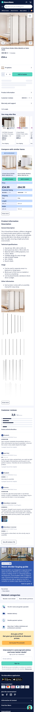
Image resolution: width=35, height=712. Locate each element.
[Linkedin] (2, 694)
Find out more (28, 669)
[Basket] (30, 2)
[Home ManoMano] (12, 2)
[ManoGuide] (29, 707)
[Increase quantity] (10, 74)
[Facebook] (6, 694)
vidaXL (6, 109)
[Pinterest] (15, 694)
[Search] (6, 6)
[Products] (2, 6)
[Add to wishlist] (30, 43)
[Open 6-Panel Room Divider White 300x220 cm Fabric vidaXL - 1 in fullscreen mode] (17, 29)
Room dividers (6, 591)
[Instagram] (11, 694)
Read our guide (25, 583)
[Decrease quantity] (3, 74)
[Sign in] (26, 2)
